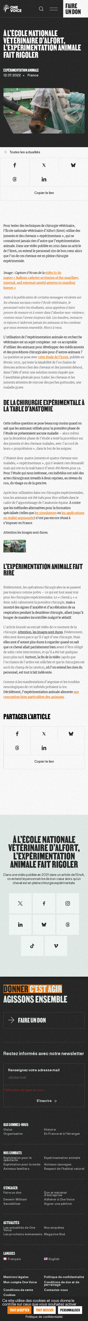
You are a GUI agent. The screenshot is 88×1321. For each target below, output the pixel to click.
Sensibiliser (12, 1204)
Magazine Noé (54, 1234)
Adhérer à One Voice (59, 1199)
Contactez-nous (56, 1290)
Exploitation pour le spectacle (17, 1159)
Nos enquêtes (54, 1228)
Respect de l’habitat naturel (64, 1169)
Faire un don (12, 1193)
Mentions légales (15, 1277)
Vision (7, 1130)
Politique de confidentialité (64, 1277)
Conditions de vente (18, 1290)
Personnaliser (70, 1310)
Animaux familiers (16, 1169)
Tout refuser (44, 1310)
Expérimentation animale (62, 1158)
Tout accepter (19, 1310)
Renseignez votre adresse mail (33, 1070)
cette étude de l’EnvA (53, 357)
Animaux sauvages (57, 1164)
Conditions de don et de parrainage (61, 1283)
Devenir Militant (15, 1199)
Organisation (13, 1134)
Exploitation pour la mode (21, 1164)
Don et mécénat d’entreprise (55, 1194)
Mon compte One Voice (20, 1282)
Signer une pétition (58, 1204)
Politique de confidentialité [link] (44, 1316)
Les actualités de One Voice (19, 1229)
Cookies (9, 1295)
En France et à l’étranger (62, 1134)
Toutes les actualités (24, 152)
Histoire (50, 1130)
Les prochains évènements (22, 1234)
